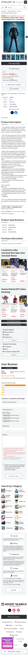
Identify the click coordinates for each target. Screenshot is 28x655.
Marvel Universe (9, 332)
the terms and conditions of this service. (14, 465)
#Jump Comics (4, 117)
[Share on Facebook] (15, 112)
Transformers (8, 337)
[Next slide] (27, 37)
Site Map (20, 641)
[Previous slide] (1, 37)
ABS (11, 102)
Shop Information (20, 638)
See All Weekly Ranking (13, 321)
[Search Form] (22, 2)
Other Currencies (15, 76)
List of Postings (9, 368)
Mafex (6, 349)
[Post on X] (12, 112)
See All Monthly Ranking (14, 325)
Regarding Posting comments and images (17, 372)
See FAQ (13, 590)
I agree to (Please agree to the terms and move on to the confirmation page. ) (14, 467)
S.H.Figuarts (13, 104)
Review (4, 435)
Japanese (11, 213)
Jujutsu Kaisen (14, 106)
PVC (14, 102)
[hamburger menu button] (25, 2)
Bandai (11, 97)
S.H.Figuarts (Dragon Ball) (11, 351)
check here (17, 549)
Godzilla (6, 335)
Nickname (5, 426)
